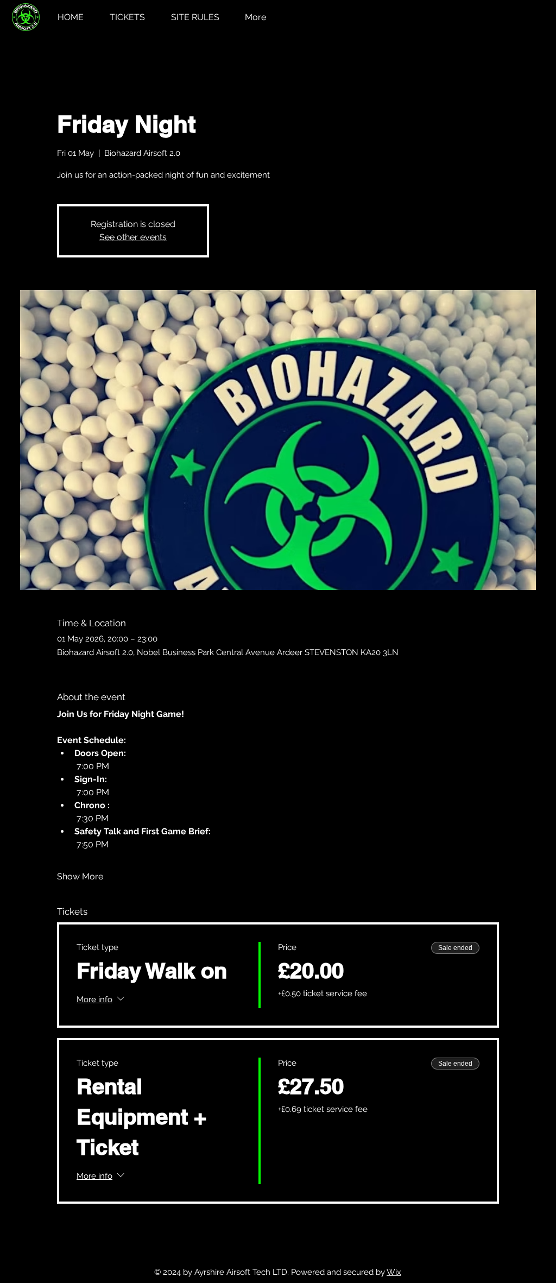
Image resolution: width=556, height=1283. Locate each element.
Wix (394, 1272)
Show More (80, 876)
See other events (133, 237)
